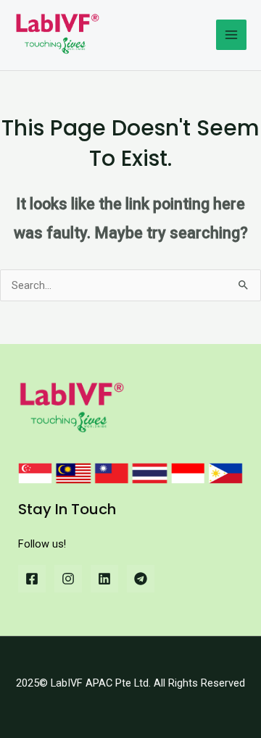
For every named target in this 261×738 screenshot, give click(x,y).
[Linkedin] (104, 578)
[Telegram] (140, 578)
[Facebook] (32, 578)
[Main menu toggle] (231, 35)
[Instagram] (68, 578)
